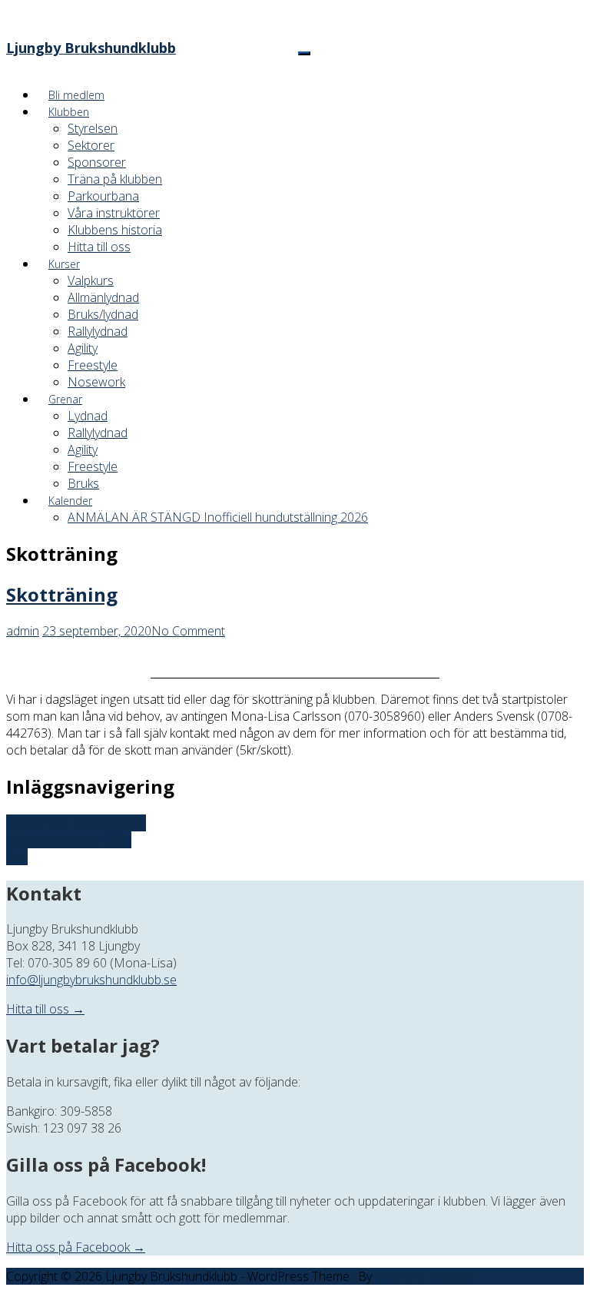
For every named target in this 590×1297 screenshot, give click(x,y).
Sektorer (91, 145)
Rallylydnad (98, 331)
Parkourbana (103, 195)
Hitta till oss (99, 246)
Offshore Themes (423, 1276)
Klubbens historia (115, 229)
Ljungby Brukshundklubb (91, 47)
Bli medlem (76, 95)
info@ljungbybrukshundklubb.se (91, 979)
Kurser (64, 264)
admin (22, 630)
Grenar (65, 399)
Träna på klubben (115, 179)
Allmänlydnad (103, 297)
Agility (83, 348)
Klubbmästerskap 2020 (68, 839)
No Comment (188, 630)
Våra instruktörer (114, 212)
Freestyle (93, 365)
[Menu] (304, 53)
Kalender (70, 500)
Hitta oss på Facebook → (75, 1247)
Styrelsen (93, 128)
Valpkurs (91, 280)
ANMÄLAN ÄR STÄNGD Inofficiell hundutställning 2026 (218, 517)
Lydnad (88, 415)
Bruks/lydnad (103, 314)
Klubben (68, 111)
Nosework (96, 381)
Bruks (83, 483)
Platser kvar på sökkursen (76, 822)
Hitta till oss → (45, 1008)
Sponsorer (97, 162)
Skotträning (62, 594)
